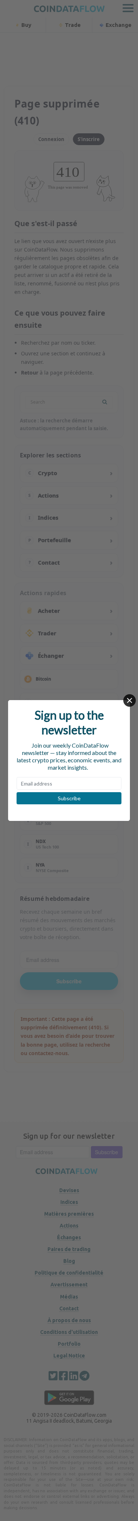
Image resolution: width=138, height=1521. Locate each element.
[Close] (129, 700)
